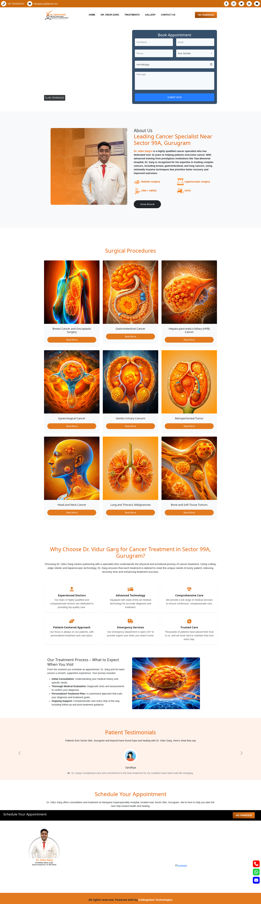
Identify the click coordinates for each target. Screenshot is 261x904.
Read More (71, 339)
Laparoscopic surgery (197, 181)
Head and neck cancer (106, 847)
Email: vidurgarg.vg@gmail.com (198, 853)
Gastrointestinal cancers (107, 842)
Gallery (150, 15)
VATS (187, 190)
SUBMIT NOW (174, 97)
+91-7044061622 (15, 4)
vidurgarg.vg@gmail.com (45, 4)
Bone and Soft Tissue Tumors (110, 880)
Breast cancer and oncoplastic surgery (115, 836)
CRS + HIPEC (149, 190)
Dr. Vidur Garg (110, 15)
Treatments (132, 15)
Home (92, 15)
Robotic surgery (150, 181)
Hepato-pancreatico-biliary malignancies (115, 864)
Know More (146, 204)
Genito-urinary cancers (106, 858)
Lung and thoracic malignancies (111, 875)
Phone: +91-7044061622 (194, 846)
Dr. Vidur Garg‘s (143, 151)
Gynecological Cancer (106, 853)
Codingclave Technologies (155, 899)
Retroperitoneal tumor (106, 869)
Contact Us (168, 15)
